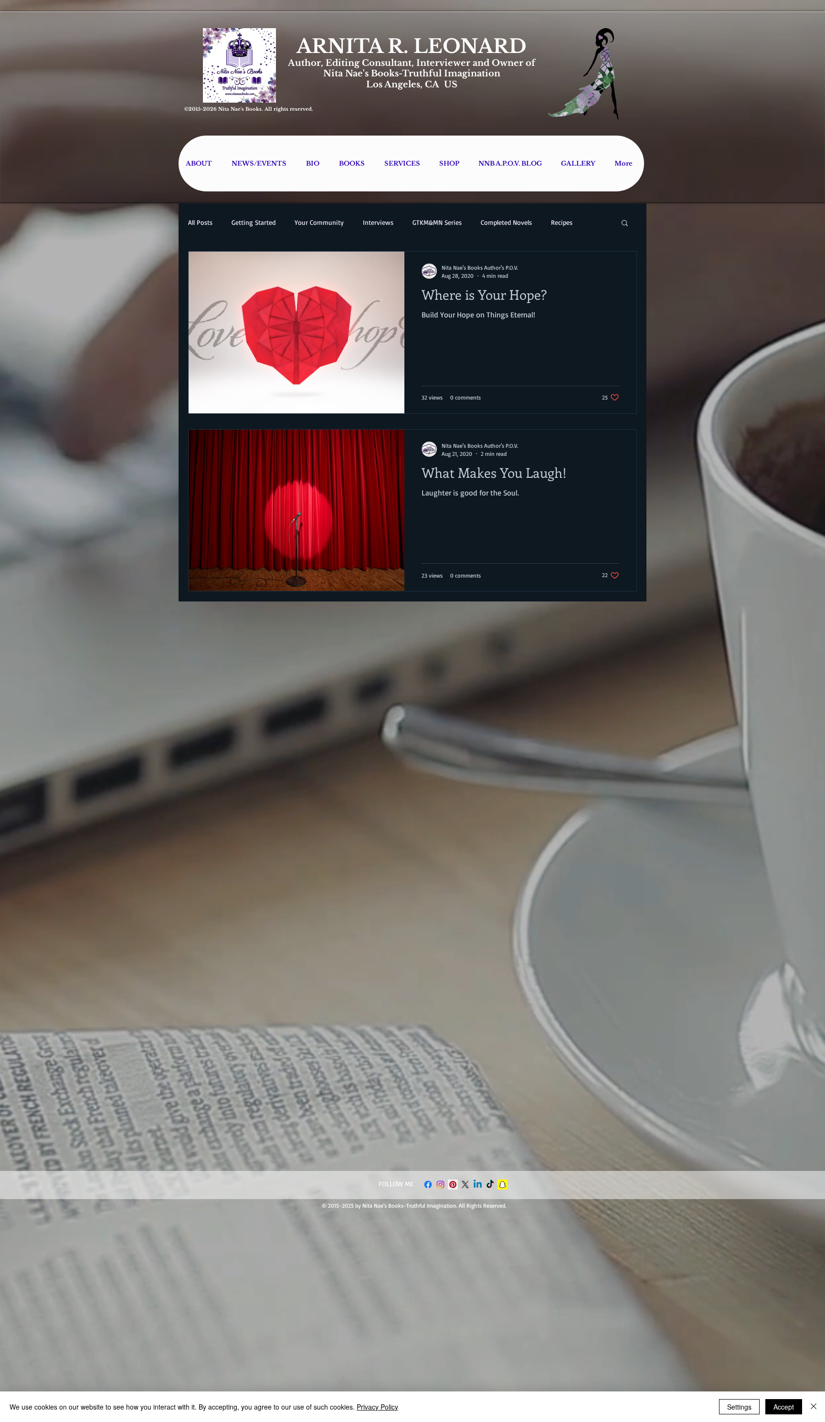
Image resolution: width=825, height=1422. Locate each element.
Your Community (319, 222)
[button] (624, 224)
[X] (465, 1185)
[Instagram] (440, 1185)
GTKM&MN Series (437, 222)
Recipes (561, 222)
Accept (783, 1406)
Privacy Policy (377, 1406)
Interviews (378, 222)
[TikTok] (490, 1185)
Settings (739, 1406)
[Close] (813, 1406)
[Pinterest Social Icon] (453, 1185)
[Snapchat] (502, 1185)
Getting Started (253, 222)
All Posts (200, 222)
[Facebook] (428, 1185)
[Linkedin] (478, 1185)
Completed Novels (506, 222)
